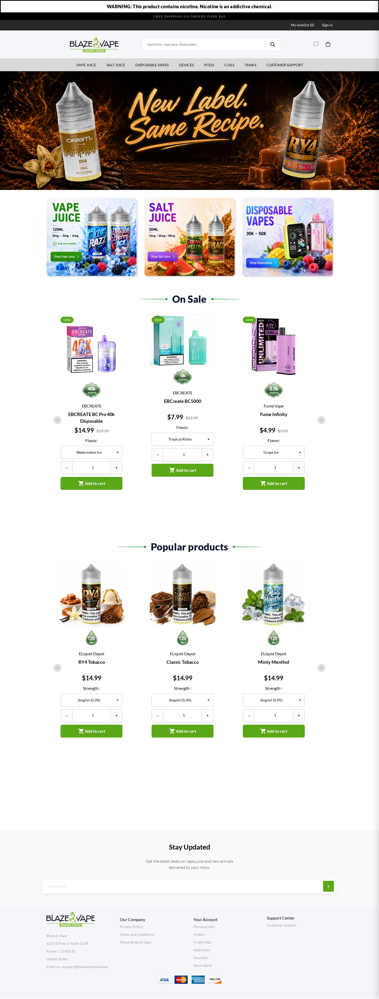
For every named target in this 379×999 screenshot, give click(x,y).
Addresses (201, 950)
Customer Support (285, 65)
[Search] (273, 44)
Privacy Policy (131, 926)
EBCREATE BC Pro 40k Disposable (91, 417)
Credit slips (202, 942)
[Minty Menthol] (299, 581)
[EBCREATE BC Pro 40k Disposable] (117, 333)
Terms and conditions (137, 934)
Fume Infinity (273, 414)
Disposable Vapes (152, 65)
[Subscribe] (328, 886)
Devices (186, 65)
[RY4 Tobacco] (117, 581)
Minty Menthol (273, 662)
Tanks (250, 65)
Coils (229, 65)
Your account (205, 919)
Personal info (204, 926)
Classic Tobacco (183, 662)
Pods (209, 65)
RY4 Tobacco (91, 662)
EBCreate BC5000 (182, 401)
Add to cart (91, 483)
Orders (199, 934)
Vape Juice (86, 65)
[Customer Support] (316, 44)
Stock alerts (202, 965)
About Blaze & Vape (135, 942)
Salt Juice (115, 65)
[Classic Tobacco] (208, 581)
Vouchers (201, 957)
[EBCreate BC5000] (208, 333)
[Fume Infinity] (299, 333)
